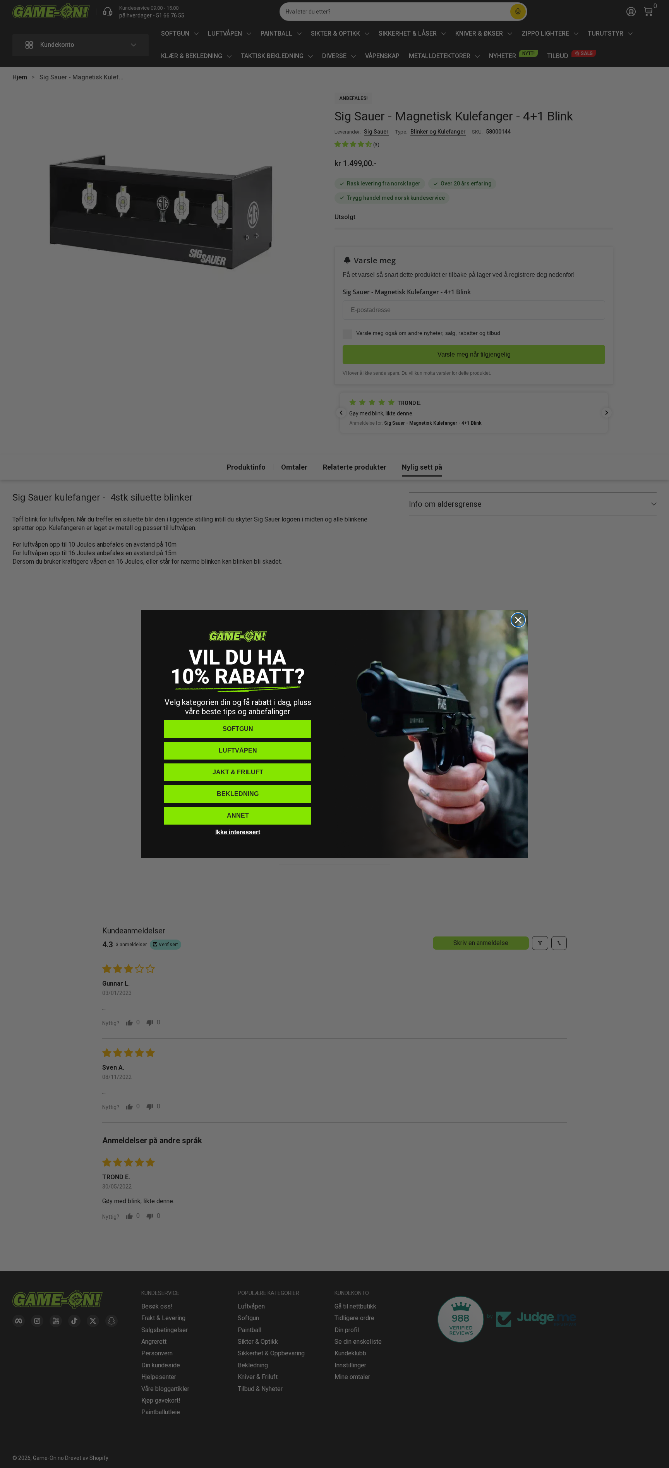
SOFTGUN (238, 728)
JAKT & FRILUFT (238, 772)
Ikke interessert (237, 832)
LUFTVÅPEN (238, 750)
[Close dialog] (518, 620)
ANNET (238, 815)
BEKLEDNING (238, 794)
